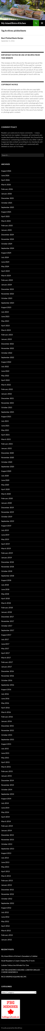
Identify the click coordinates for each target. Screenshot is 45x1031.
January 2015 (6, 776)
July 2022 (5, 366)
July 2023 (5, 312)
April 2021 (5, 435)
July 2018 (5, 585)
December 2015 (7, 726)
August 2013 (6, 853)
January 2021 (6, 448)
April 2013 (5, 871)
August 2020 (6, 471)
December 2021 (7, 398)
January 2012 (6, 940)
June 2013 (5, 862)
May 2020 (5, 485)
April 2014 (5, 817)
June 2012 (5, 917)
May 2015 (5, 758)
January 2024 (6, 285)
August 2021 (6, 416)
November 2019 (7, 512)
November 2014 (7, 785)
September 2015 (7, 739)
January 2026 (6, 194)
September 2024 (7, 248)
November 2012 (7, 894)
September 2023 (7, 303)
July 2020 (5, 476)
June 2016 (5, 698)
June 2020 (5, 480)
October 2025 (6, 203)
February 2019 (7, 553)
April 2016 (5, 708)
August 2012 (6, 908)
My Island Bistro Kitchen (13, 23)
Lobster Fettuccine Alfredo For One (15, 965)
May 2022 (5, 375)
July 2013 (5, 858)
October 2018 (6, 571)
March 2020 (6, 494)
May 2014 (5, 812)
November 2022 (7, 348)
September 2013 (7, 849)
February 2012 (7, 935)
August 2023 (6, 307)
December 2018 (7, 562)
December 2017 (7, 617)
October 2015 (6, 735)
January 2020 (6, 503)
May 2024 (5, 266)
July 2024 (5, 257)
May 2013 (5, 867)
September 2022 (7, 357)
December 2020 (7, 453)
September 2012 (7, 903)
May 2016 (5, 703)
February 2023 (7, 335)
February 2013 (7, 880)
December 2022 (7, 344)
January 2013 (6, 885)
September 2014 (7, 794)
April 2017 (5, 653)
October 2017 (6, 626)
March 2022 (6, 385)
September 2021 (7, 412)
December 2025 (7, 198)
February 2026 (7, 189)
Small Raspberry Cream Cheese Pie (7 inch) (17, 961)
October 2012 (6, 899)
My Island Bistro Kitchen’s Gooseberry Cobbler (19, 956)
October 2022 (6, 353)
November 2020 (7, 457)
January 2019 (6, 557)
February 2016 (7, 717)
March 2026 (6, 184)
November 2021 (7, 403)
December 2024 (7, 234)
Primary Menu (42, 23)
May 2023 (5, 321)
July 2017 (5, 639)
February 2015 (7, 771)
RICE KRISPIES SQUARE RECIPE (13, 977)
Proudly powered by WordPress (11, 1028)
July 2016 (5, 694)
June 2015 (5, 753)
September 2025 (7, 207)
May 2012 (5, 921)
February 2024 (7, 280)
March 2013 (6, 876)
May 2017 (5, 648)
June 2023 (5, 316)
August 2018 (6, 580)
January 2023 (6, 339)
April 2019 (5, 544)
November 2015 (7, 730)
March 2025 (6, 221)
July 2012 (5, 912)
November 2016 (7, 676)
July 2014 (5, 803)
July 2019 (5, 530)
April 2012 (5, 926)
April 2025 (5, 216)
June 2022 (5, 371)
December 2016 (7, 671)
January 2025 (6, 230)
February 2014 (7, 826)
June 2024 (5, 262)
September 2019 (7, 521)
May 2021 (5, 430)
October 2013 (6, 844)
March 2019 (6, 548)
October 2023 (6, 298)
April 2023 (5, 325)
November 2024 (7, 239)
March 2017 (6, 658)
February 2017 (7, 662)
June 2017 (5, 644)
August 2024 (6, 253)
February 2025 (7, 225)
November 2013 (7, 839)
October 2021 (6, 407)
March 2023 (6, 330)
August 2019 (6, 526)
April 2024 (5, 271)
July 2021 (5, 421)
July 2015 (5, 748)
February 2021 (7, 444)
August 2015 (6, 744)
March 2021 (6, 439)
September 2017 (7, 630)
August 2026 (6, 171)
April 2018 (5, 598)
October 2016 (6, 680)
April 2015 (5, 762)
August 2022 (6, 362)
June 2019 (5, 535)
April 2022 (5, 380)
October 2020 (6, 462)
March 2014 (6, 821)
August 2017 (6, 635)
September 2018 (7, 576)
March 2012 (6, 930)
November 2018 (7, 567)
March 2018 (6, 603)
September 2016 (7, 685)
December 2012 (7, 889)
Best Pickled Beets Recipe (12, 38)
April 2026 (5, 180)
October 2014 (6, 789)
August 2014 (6, 799)
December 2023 (7, 289)
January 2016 (6, 721)
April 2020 (5, 489)
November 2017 (7, 621)
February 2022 (7, 389)
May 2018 (5, 594)
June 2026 (5, 175)
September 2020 (7, 466)
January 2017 (6, 667)
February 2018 (7, 607)
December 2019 (7, 507)
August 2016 (6, 689)
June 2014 (5, 808)
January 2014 (6, 830)
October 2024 (6, 244)
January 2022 (6, 394)
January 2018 (6, 612)
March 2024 (6, 275)
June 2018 (5, 589)
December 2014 (7, 780)
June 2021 (5, 426)
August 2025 (6, 212)
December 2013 (7, 835)
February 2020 (7, 498)
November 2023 (7, 294)
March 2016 (6, 712)
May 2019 (5, 539)
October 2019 (6, 517)
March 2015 (6, 767)
